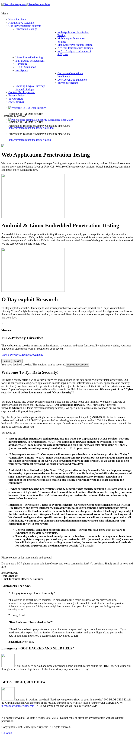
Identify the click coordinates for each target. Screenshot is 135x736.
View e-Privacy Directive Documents (22, 354)
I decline (17, 361)
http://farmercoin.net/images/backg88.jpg (31, 127)
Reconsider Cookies (77, 364)
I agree (6, 361)
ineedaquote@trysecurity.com (17, 705)
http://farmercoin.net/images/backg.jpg (29, 139)
